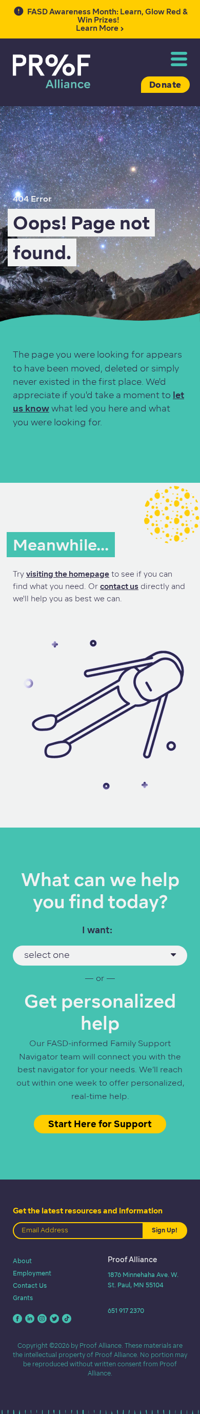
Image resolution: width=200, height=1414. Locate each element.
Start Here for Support (100, 1123)
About (22, 1261)
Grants (23, 1298)
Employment (32, 1273)
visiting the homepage (67, 574)
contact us (119, 586)
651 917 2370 (126, 1310)
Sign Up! (164, 1230)
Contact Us (30, 1285)
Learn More (107, 19)
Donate (165, 85)
